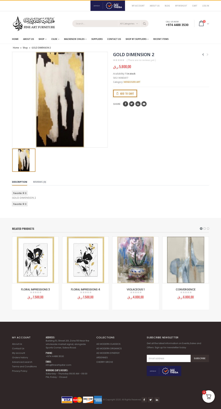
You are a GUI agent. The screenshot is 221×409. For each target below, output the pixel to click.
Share (116, 103)
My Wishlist (181, 6)
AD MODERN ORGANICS (109, 348)
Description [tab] (19, 181)
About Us (155, 6)
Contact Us (114, 39)
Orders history (20, 357)
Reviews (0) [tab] (39, 181)
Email (144, 103)
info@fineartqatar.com (58, 365)
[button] (201, 228)
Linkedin (157, 399)
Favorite (19, 193)
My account (18, 353)
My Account (138, 6)
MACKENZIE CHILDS (74, 39)
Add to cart (127, 93)
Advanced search (22, 362)
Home (15, 39)
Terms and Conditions (24, 366)
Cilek (54, 39)
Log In (205, 6)
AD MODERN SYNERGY (108, 353)
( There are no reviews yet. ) (141, 60)
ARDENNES (102, 357)
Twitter (131, 103)
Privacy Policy (19, 371)
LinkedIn (138, 103)
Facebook (125, 103)
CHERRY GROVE (104, 362)
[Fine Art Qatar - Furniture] (33, 24)
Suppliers (97, 39)
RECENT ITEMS (161, 39)
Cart (194, 6)
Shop (41, 39)
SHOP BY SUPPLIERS (136, 39)
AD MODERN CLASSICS (108, 344)
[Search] (144, 23)
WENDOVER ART (132, 81)
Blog (167, 6)
